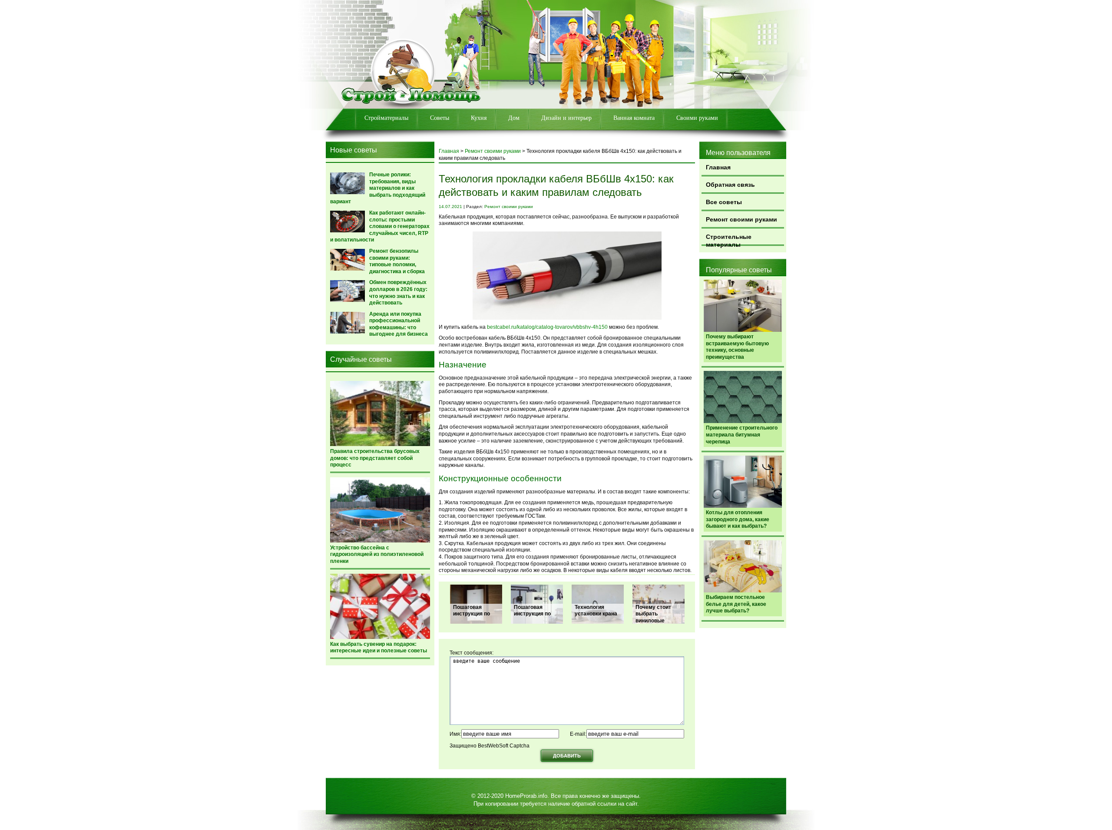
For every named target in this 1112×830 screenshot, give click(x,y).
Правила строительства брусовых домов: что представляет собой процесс (375, 458)
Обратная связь (730, 184)
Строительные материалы (728, 239)
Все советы (724, 201)
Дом (514, 118)
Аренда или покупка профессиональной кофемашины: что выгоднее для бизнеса (398, 324)
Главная (718, 167)
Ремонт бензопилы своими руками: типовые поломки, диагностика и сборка (397, 261)
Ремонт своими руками (741, 219)
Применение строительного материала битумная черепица (742, 434)
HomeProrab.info (526, 796)
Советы (439, 118)
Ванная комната (634, 118)
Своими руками (697, 118)
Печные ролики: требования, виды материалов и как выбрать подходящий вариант (377, 188)
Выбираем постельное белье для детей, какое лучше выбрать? (736, 604)
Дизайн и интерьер (566, 118)
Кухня (478, 118)
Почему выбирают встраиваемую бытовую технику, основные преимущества (737, 347)
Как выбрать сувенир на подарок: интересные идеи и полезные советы (378, 647)
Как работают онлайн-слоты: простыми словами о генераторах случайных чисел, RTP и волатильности (380, 226)
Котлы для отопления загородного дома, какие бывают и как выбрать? (737, 519)
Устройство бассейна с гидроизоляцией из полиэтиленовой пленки (377, 554)
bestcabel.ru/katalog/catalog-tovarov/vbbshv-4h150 (547, 327)
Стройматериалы (386, 118)
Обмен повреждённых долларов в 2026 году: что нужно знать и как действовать (398, 292)
